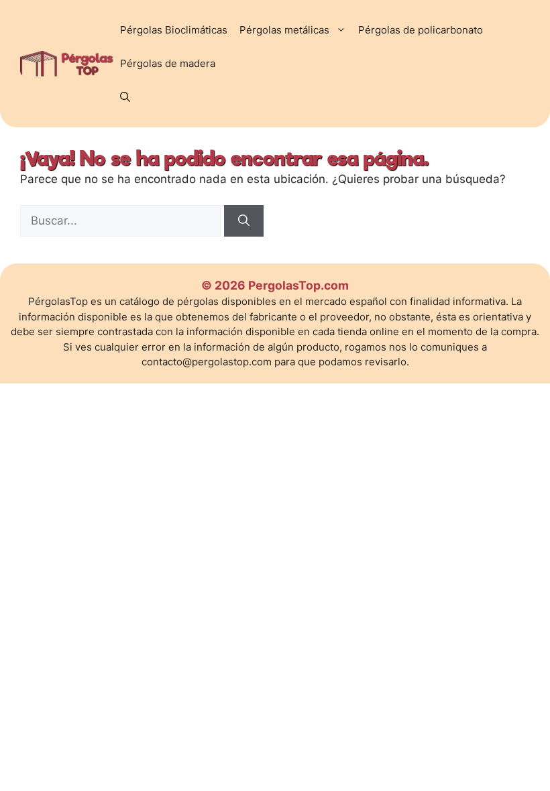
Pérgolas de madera (167, 63)
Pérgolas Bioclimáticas (173, 29)
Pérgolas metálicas (284, 29)
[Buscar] (244, 221)
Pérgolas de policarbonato (420, 29)
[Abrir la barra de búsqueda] (125, 97)
